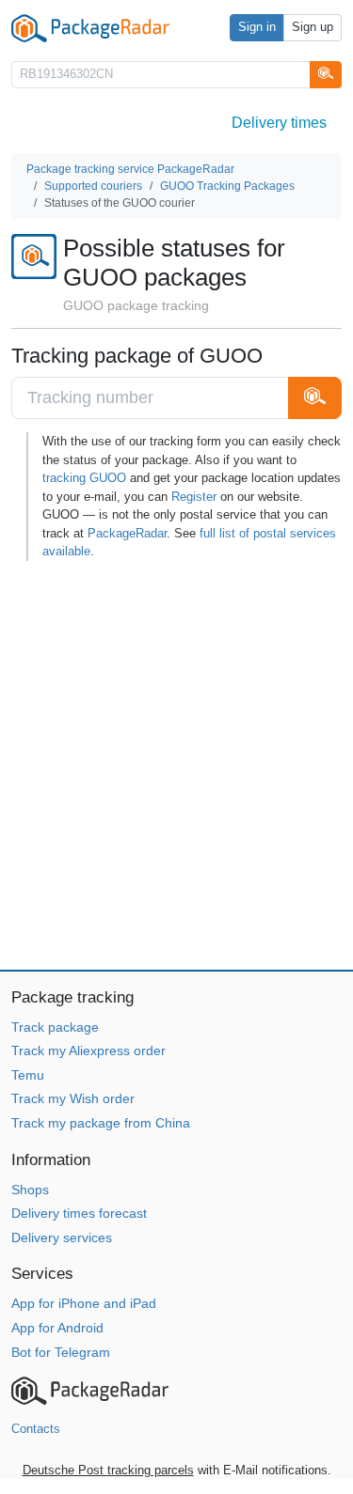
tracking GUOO (84, 478)
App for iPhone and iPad (83, 1303)
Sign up (312, 27)
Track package (55, 1027)
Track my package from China (100, 1122)
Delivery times (279, 123)
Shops (30, 1189)
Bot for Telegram (60, 1352)
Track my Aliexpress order (88, 1050)
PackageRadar (127, 533)
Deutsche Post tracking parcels (108, 1470)
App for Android (57, 1327)
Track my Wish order (73, 1098)
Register (194, 497)
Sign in (257, 27)
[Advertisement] (176, 765)
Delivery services (61, 1237)
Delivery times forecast (79, 1213)
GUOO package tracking (136, 305)
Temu (27, 1074)
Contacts (35, 1429)
